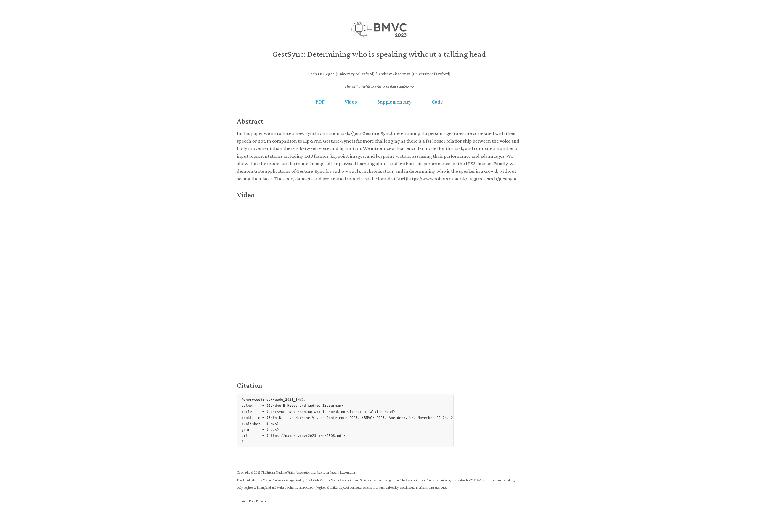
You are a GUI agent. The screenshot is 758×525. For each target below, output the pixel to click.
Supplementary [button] (394, 102)
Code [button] (437, 102)
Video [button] (351, 102)
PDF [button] (320, 102)
